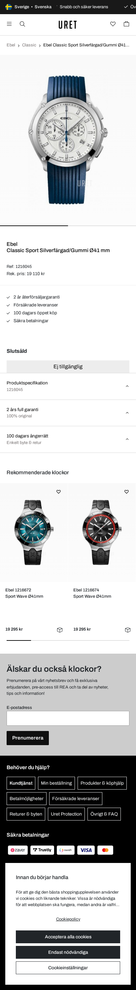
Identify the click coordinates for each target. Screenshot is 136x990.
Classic (29, 45)
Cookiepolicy (68, 919)
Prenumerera (27, 738)
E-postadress (19, 707)
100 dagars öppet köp (35, 312)
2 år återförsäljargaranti (36, 297)
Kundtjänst (21, 783)
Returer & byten (26, 814)
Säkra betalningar (31, 320)
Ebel (11, 45)
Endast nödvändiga (68, 952)
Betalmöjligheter (27, 798)
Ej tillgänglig (68, 366)
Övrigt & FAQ (104, 814)
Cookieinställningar (68, 967)
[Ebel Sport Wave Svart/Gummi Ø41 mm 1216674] (102, 532)
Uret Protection (66, 814)
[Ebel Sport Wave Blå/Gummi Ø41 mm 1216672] (34, 532)
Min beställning (56, 783)
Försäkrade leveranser (35, 304)
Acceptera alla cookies (68, 936)
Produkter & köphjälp (102, 783)
